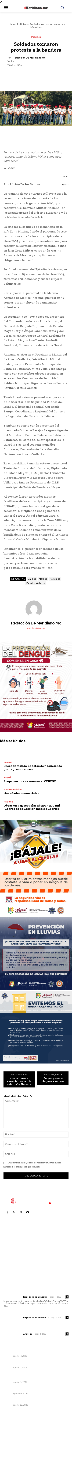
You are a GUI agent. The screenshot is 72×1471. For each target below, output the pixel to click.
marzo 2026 (12, 1455)
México (43, 578)
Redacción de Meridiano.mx (29, 57)
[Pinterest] (35, 75)
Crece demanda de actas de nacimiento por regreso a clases (32, 767)
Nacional (8, 802)
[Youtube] (27, 1212)
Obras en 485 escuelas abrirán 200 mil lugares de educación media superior (31, 807)
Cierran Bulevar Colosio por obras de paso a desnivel (31, 1375)
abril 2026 (11, 1449)
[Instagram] (14, 1212)
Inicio (11, 24)
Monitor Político (12, 789)
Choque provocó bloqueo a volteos (53, 1080)
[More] (52, 75)
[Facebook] (19, 75)
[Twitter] (27, 75)
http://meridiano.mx (36, 628)
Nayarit (7, 762)
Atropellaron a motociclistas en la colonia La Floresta (19, 1081)
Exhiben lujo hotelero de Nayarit (23, 1400)
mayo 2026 (12, 1444)
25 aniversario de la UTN (18, 1389)
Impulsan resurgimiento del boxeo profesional (32, 1363)
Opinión (7, 1393)
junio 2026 (11, 1439)
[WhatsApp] (43, 75)
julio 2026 (11, 1434)
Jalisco (32, 578)
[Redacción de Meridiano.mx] (36, 608)
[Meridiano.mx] (36, 8)
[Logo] (36, 1201)
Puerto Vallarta (35, 583)
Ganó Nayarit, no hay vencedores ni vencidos (32, 1351)
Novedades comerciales (21, 793)
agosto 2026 (13, 1428)
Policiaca (22, 24)
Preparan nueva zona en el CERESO (29, 781)
